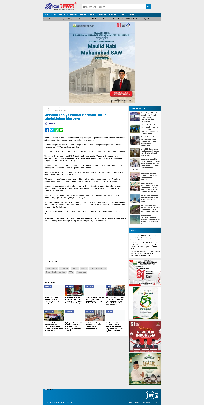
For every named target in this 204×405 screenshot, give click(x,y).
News (57, 108)
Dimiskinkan (64, 268)
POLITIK (91, 15)
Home (131, 402)
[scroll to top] (195, 402)
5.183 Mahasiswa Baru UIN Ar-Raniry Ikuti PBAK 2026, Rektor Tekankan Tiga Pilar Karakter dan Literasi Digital (124, 18)
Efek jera (74, 268)
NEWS (53, 15)
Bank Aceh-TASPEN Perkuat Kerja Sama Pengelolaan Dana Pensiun (149, 176)
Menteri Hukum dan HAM (98, 268)
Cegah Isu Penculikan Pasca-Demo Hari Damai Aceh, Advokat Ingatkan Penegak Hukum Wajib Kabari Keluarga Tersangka (145, 164)
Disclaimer (146, 402)
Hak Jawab (155, 402)
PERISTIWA (113, 15)
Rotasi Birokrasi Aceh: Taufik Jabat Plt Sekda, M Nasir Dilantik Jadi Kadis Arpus (150, 152)
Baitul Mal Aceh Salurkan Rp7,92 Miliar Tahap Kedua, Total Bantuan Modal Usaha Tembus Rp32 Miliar (149, 187)
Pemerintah (63, 108)
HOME (46, 15)
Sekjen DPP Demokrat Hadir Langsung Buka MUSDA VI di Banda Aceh (150, 198)
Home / (46, 108)
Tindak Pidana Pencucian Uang (55, 272)
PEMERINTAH (72, 15)
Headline (84, 268)
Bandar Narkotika (51, 268)
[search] (148, 6)
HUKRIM (82, 15)
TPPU (71, 272)
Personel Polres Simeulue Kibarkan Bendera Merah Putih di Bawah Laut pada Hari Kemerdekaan (150, 220)
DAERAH (61, 15)
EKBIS (122, 15)
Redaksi (138, 402)
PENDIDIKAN (101, 15)
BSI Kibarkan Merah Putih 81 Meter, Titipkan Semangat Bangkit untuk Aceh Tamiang (150, 209)
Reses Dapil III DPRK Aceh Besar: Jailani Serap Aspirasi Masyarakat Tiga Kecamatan (149, 117)
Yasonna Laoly (81, 272)
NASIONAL (130, 15)
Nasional (51, 108)
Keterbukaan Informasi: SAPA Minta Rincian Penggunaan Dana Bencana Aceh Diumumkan (150, 141)
